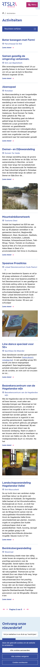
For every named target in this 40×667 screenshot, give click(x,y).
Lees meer (7, 47)
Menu (33, 4)
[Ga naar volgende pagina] (24, 609)
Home (3, 13)
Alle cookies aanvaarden (20, 650)
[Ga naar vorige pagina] (7, 609)
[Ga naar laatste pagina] (27, 609)
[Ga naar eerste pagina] (4, 609)
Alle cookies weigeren (20, 656)
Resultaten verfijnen (12, 28)
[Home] (9, 4)
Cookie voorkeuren (20, 662)
